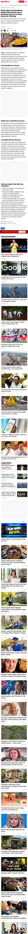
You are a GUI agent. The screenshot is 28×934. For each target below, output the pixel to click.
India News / (6, 5)
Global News (3, 281)
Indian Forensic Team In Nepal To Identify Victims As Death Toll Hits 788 (12, 323)
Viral (3, 228)
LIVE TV (22, 1)
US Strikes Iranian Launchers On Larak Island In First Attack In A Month (14, 300)
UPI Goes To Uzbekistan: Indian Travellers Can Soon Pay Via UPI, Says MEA (14, 435)
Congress (5, 193)
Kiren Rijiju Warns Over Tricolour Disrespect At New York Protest (14, 390)
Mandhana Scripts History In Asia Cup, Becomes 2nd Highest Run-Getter (12, 345)
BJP (12, 188)
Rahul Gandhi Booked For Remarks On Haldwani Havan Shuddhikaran (12, 255)
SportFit (2, 348)
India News (3, 28)
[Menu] (26, 2)
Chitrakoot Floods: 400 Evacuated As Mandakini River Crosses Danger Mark (12, 368)
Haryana (11, 153)
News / (2, 5)
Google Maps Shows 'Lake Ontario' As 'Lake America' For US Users (13, 278)
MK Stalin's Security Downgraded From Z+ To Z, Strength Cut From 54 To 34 (14, 458)
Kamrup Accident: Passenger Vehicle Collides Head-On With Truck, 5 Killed (13, 413)
